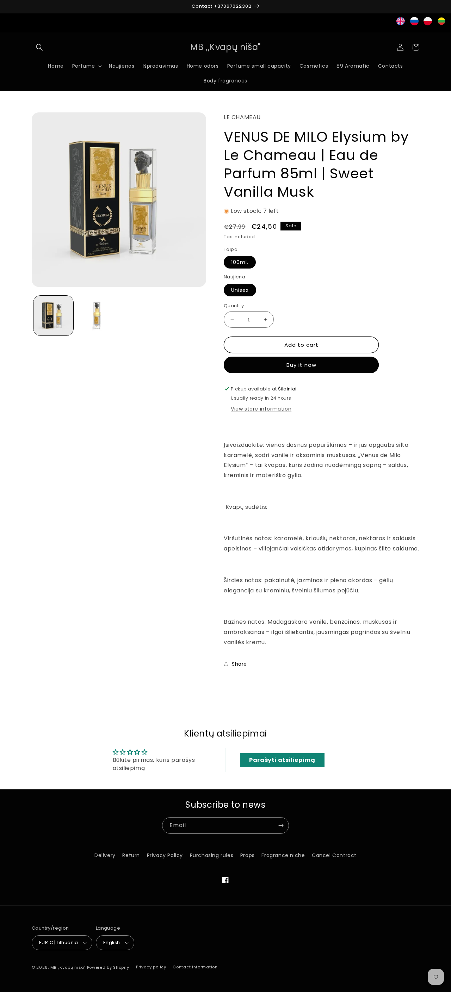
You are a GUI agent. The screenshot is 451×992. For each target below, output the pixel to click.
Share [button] (239, 663)
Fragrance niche (283, 855)
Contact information (195, 967)
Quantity (234, 305)
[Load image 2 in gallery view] (97, 315)
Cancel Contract (334, 855)
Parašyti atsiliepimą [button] (282, 760)
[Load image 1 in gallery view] (53, 315)
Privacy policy (151, 967)
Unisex (240, 290)
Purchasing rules (212, 855)
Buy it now (301, 365)
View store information (261, 408)
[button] (39, 47)
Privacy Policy (165, 855)
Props (247, 855)
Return (131, 855)
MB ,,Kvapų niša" (68, 967)
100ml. (239, 262)
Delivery (105, 855)
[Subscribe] (281, 825)
